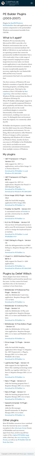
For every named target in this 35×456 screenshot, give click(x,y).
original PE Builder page (20, 435)
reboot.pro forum (20, 428)
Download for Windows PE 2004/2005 (18, 192)
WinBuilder (9, 25)
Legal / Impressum (28, 454)
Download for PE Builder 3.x (15, 189)
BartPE (13, 23)
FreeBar (25, 212)
